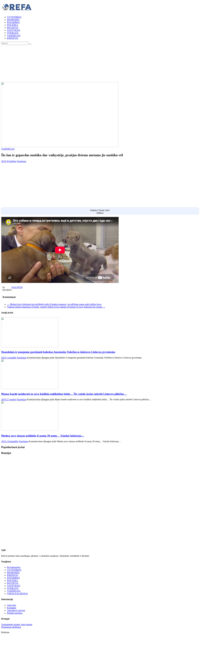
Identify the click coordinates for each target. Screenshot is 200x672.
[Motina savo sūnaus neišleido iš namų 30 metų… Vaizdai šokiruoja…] (29, 430)
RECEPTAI (12, 27)
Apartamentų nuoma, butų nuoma (16, 624)
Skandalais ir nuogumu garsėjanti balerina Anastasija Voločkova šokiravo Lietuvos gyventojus (58, 351)
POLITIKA (12, 25)
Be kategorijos (13, 567)
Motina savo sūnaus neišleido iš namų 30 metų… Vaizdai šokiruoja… (42, 435)
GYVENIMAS (14, 17)
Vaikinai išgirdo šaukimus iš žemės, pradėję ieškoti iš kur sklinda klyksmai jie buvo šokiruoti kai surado (56, 307)
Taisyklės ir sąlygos (16, 610)
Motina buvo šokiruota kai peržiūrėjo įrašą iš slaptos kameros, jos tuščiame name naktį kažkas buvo (54, 304)
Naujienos (21, 161)
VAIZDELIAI (13, 35)
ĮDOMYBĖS (13, 19)
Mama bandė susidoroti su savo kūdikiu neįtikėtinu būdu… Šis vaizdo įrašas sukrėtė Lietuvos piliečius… (64, 393)
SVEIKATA (13, 33)
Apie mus (11, 605)
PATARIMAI (13, 22)
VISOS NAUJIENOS (17, 593)
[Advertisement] (100, 63)
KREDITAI (12, 38)
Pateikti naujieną (14, 613)
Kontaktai (11, 608)
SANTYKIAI (13, 30)
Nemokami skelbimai (11, 627)
